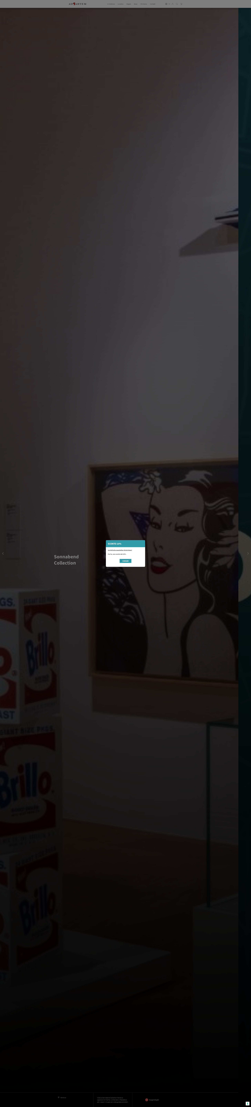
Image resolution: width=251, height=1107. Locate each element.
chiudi (125, 561)
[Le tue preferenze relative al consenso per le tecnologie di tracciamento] (247, 1103)
